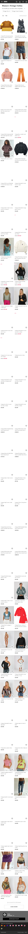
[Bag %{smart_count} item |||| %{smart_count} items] (26, 1)
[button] (1, 925)
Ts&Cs (26, 932)
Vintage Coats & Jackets (17, 11)
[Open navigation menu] (2, 1)
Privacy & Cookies (21, 932)
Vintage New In (6, 11)
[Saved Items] (23, 1)
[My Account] (19, 1)
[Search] (16, 1)
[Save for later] (12, 33)
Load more (14, 906)
